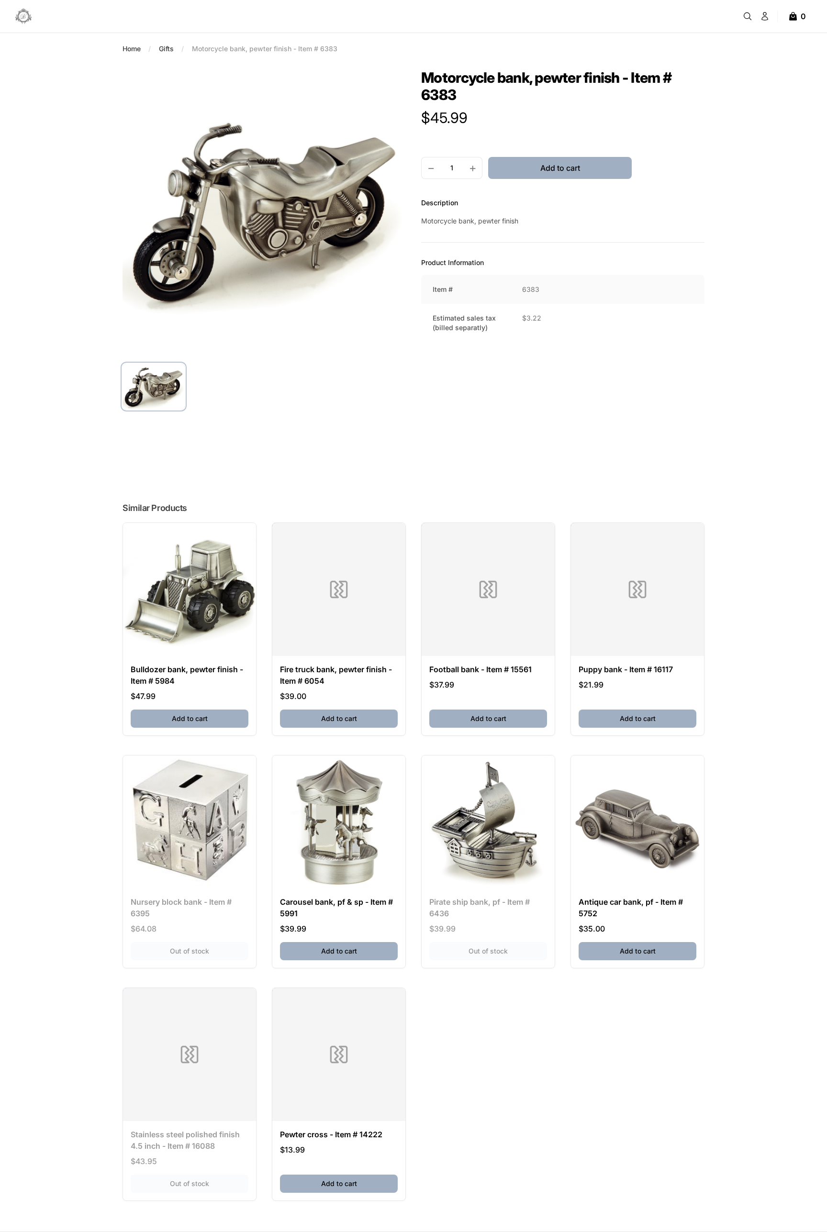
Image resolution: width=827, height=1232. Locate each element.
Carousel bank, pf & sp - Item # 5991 (336, 907)
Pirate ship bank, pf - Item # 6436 (479, 907)
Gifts (166, 48)
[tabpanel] (264, 210)
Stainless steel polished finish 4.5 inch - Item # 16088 (185, 1140)
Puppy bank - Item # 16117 (626, 669)
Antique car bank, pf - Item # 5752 (631, 907)
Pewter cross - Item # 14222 (331, 1134)
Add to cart (210, 718)
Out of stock (209, 950)
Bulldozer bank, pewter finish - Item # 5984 (187, 675)
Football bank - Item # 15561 (480, 669)
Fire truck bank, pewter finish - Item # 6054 (336, 675)
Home (132, 48)
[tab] (154, 387)
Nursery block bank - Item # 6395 (181, 907)
